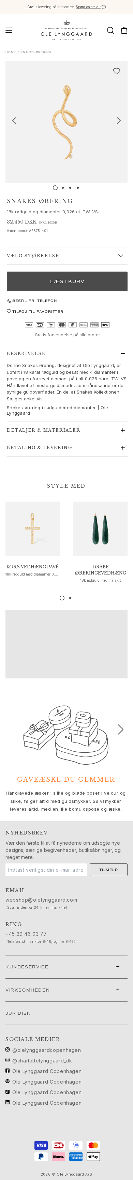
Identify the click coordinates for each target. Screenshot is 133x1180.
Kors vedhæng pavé (32, 566)
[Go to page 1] (62, 598)
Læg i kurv (67, 282)
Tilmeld (108, 870)
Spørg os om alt (88, 7)
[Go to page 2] (70, 598)
